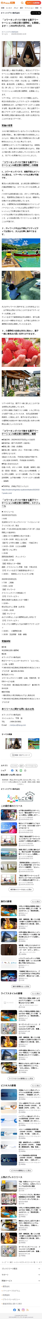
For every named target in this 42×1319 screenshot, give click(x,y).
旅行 (21, 8)
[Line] (21, 770)
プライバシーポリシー (11, 1299)
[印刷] (25, 770)
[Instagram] (23, 1310)
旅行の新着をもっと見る (21, 986)
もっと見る (36, 901)
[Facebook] (12, 770)
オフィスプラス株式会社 (10, 32)
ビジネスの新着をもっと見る (21, 1170)
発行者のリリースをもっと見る (21, 889)
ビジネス (14, 766)
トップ (4, 1262)
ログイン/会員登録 (33, 3)
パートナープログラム (11, 1291)
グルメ (16, 8)
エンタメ (9, 8)
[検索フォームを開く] (22, 3)
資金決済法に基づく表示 (12, 1304)
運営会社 (6, 1286)
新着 (2, 8)
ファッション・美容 (31, 8)
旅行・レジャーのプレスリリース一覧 (22, 1262)
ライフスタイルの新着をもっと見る (21, 1078)
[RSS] (27, 1310)
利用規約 (6, 1295)
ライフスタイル (31, 766)
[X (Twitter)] (17, 770)
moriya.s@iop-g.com (18, 725)
